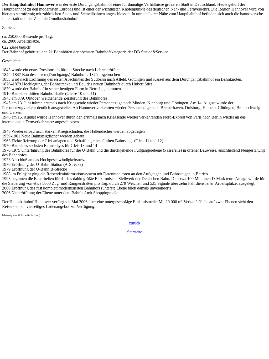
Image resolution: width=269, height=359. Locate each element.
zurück (134, 223)
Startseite (134, 232)
